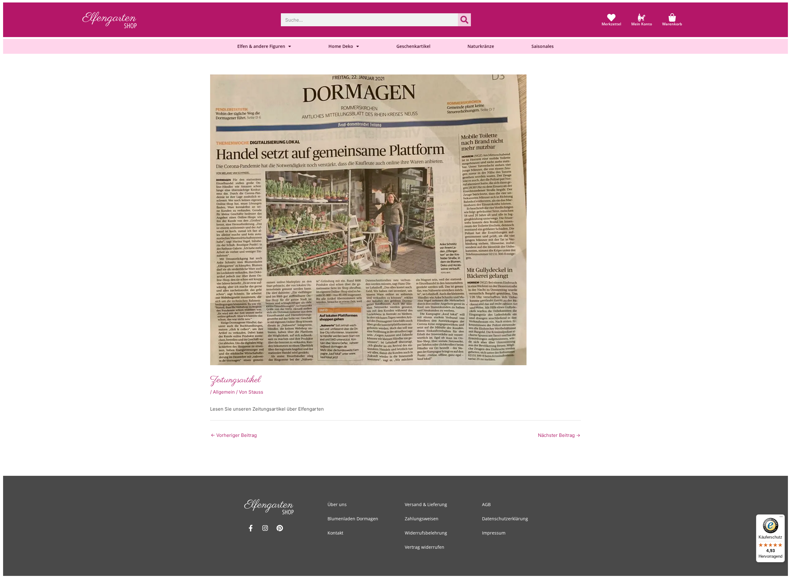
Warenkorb (672, 24)
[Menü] (781, 518)
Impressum (493, 533)
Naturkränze (480, 46)
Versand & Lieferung (426, 504)
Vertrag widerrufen (424, 547)
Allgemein (224, 392)
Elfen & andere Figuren (261, 46)
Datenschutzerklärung (505, 519)
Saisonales (542, 46)
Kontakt (335, 533)
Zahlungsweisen (421, 519)
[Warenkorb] (672, 17)
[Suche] (464, 19)
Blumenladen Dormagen (353, 519)
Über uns (337, 504)
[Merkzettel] (611, 17)
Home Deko (340, 46)
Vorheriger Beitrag (234, 435)
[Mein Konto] (641, 17)
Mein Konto (641, 24)
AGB (486, 504)
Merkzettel (611, 24)
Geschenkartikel (413, 46)
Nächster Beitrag (559, 435)
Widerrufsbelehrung (426, 533)
